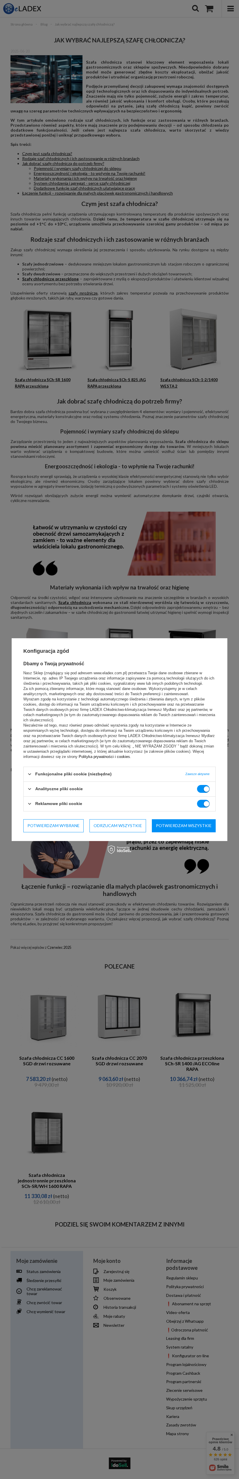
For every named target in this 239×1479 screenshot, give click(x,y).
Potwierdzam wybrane (53, 825)
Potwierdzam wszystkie (184, 825)
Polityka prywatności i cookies (104, 756)
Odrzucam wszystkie (118, 825)
